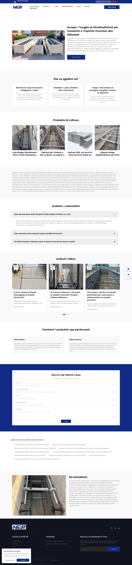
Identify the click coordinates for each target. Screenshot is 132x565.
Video (57, 6)
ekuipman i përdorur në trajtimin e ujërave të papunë (67, 455)
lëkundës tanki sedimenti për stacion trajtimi (30, 455)
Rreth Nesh (33, 8)
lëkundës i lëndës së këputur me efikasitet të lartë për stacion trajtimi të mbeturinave (82, 452)
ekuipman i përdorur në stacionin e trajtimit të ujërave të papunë (37, 459)
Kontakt (87, 6)
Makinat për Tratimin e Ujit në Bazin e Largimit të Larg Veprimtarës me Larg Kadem (52, 153)
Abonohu (114, 549)
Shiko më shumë (19, 306)
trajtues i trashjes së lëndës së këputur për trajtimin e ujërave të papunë (84, 448)
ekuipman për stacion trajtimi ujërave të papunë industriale (35, 448)
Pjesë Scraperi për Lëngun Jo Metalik (56, 544)
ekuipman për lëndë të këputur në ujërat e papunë (32, 452)
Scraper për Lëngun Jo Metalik (54, 541)
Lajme (79, 6)
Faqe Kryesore (34, 6)
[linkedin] (119, 528)
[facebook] (115, 528)
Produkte (46, 6)
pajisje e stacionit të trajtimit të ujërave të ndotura (32, 445)
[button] (64, 314)
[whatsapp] (112, 528)
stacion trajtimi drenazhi (97, 455)
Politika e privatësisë (55, 560)
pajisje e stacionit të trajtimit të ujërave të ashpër (69, 445)
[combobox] (19, 392)
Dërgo (66, 421)
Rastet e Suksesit (67, 6)
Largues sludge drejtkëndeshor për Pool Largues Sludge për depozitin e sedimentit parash (107, 153)
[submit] (109, 1)
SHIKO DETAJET (25, 137)
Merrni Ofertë (112, 7)
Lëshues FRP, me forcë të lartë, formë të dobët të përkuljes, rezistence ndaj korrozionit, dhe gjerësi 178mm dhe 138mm (80, 153)
